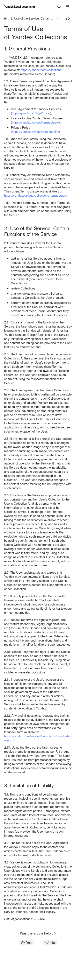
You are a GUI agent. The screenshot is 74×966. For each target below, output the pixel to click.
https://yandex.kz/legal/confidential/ (35, 131)
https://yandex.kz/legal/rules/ (31, 113)
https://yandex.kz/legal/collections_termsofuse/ (35, 195)
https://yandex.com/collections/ (41, 70)
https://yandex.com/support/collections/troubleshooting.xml (37, 738)
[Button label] (67, 6)
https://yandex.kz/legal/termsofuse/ (35, 122)
